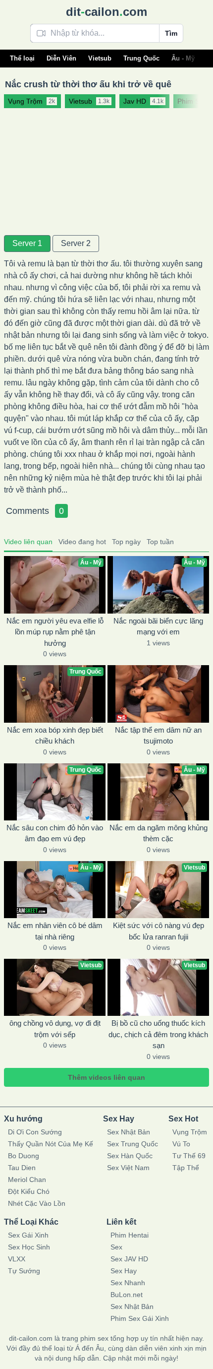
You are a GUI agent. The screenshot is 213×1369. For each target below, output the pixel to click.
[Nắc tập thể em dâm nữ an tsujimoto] (158, 693)
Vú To (181, 1144)
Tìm (171, 33)
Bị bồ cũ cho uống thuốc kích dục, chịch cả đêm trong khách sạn (158, 1034)
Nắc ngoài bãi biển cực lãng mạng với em (158, 626)
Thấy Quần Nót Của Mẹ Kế (50, 1144)
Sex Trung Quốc (132, 1144)
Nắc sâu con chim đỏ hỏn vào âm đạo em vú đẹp (54, 833)
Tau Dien (22, 1168)
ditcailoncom (106, 11)
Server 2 (76, 243)
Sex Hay (123, 1271)
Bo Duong (23, 1156)
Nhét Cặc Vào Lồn (36, 1203)
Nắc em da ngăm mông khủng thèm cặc (158, 833)
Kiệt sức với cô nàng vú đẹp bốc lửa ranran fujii (158, 931)
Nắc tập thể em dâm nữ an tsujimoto (158, 736)
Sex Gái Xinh (28, 1235)
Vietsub (99, 58)
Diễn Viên (61, 58)
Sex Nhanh (127, 1283)
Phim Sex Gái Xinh (139, 1318)
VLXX (16, 1259)
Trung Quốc (141, 58)
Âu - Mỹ (183, 58)
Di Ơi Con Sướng (35, 1132)
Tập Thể (185, 1168)
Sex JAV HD (129, 1259)
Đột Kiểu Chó (29, 1191)
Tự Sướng (24, 1271)
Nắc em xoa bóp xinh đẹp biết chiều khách (55, 736)
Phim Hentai (129, 1235)
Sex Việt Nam (128, 1168)
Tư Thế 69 (189, 1156)
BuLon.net (126, 1295)
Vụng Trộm (189, 1132)
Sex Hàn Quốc (130, 1156)
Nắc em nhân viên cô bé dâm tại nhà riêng (55, 931)
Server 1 (27, 243)
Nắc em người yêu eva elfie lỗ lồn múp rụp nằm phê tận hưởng (55, 632)
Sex (116, 1247)
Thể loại (22, 58)
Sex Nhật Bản (128, 1132)
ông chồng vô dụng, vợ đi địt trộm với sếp (55, 1029)
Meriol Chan (27, 1179)
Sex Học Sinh (29, 1247)
